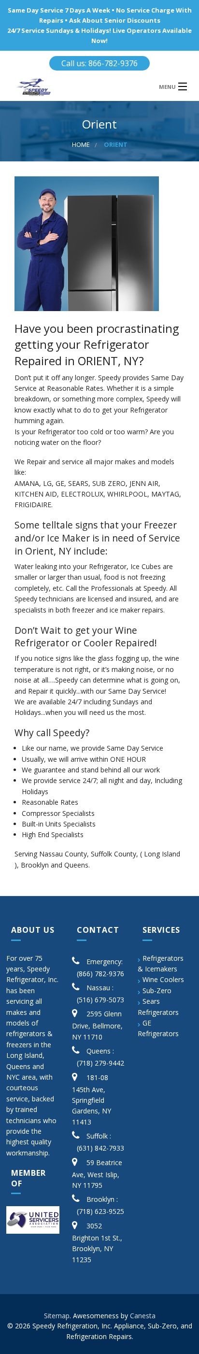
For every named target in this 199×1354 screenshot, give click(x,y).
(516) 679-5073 (100, 999)
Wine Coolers (163, 979)
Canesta (143, 1315)
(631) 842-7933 (100, 1148)
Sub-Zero (156, 990)
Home (81, 145)
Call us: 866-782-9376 (99, 63)
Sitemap (57, 1315)
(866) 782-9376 (100, 973)
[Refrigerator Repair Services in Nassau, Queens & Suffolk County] (76, 87)
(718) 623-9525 (100, 1211)
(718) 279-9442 (100, 1063)
